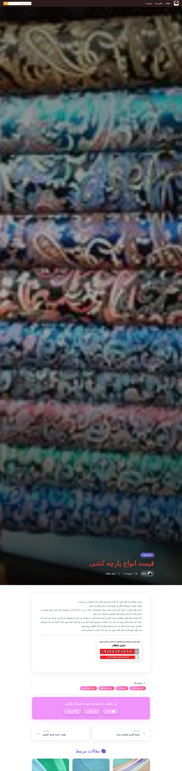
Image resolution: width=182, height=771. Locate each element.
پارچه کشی (122, 688)
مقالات (167, 3)
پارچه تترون (147, 555)
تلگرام (108, 711)
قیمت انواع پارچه (106, 688)
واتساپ (90, 711)
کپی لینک (70, 711)
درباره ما (149, 3)
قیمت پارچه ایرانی (88, 688)
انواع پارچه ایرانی (137, 688)
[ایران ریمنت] (176, 3)
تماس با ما (158, 3)
